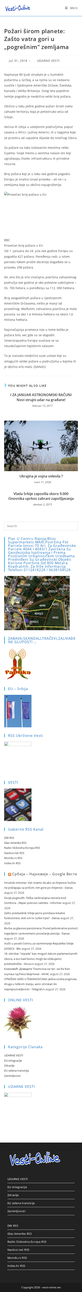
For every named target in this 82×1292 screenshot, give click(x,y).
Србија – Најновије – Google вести (44, 874)
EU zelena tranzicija (16, 1070)
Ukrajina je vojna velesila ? (41, 476)
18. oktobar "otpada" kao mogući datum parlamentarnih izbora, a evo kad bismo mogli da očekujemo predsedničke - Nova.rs (40, 959)
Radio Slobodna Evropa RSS (22, 848)
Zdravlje (9, 1065)
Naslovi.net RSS (14, 853)
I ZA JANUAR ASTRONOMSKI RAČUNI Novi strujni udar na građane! (41, 397)
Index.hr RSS (12, 863)
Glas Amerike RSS (15, 843)
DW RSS (9, 838)
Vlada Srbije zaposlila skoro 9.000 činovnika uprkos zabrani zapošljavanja (41, 496)
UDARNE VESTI (48, 61)
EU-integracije (13, 1060)
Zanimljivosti (12, 1076)
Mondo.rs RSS (13, 858)
